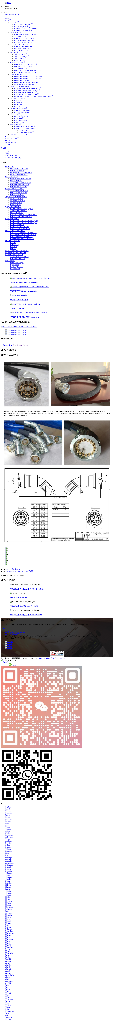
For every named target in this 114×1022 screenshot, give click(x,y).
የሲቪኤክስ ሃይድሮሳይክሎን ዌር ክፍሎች (27, 90)
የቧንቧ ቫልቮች (19, 118)
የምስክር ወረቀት (10, 142)
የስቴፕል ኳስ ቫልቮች (20, 120)
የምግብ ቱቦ (18, 104)
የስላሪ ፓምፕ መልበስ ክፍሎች (19, 86)
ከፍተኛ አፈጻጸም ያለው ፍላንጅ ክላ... (24, 282)
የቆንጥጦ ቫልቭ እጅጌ (21, 116)
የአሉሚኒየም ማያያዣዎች (18, 134)
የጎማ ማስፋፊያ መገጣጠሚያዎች (25, 72)
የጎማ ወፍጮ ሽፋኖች (21, 26)
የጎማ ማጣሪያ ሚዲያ (21, 50)
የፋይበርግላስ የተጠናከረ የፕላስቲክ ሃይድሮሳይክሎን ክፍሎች (33, 96)
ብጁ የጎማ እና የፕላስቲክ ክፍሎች (16, 197)
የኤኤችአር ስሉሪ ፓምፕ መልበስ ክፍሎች (27, 88)
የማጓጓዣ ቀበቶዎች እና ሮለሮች (24, 126)
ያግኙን (7, 144)
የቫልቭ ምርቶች (15, 114)
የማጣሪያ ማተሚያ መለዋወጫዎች (25, 128)
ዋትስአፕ (14, 665)
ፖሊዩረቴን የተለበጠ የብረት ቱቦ (24, 38)
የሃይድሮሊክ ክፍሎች (16, 74)
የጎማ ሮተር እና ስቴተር (21, 112)
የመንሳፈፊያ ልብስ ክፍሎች (19, 108)
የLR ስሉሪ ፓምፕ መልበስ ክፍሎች (25, 92)
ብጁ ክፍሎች (14, 52)
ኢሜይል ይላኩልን (7, 345)
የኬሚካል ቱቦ (18, 102)
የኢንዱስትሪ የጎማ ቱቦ (17, 98)
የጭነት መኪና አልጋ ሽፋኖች (23, 24)
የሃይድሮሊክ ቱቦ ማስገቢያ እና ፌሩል (26, 82)
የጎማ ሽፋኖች (14, 22)
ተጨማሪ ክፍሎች (15, 124)
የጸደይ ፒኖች (23, 130)
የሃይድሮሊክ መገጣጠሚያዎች (19, 227)
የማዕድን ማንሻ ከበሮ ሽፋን (23, 30)
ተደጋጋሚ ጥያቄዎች (12, 138)
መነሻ (7, 18)
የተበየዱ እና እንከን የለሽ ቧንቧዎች (25, 64)
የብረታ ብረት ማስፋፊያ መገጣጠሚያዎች (27, 70)
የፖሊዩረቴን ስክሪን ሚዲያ (23, 48)
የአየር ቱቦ (17, 100)
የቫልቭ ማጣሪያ (19, 122)
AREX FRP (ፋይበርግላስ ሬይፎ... (23, 291)
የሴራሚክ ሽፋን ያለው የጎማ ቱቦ (25, 34)
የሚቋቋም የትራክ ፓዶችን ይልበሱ (25, 28)
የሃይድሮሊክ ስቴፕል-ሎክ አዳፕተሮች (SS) (28, 78)
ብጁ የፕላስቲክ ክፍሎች (22, 56)
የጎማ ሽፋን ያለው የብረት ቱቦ (24, 40)
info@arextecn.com (12, 14)
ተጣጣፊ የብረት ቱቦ (20, 68)
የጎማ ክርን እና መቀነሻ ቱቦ (23, 42)
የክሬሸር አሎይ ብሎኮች (26, 132)
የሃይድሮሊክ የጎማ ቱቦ (21, 80)
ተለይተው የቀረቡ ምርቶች (47, 658)
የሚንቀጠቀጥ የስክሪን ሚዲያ (19, 44)
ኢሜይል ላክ (5, 662)
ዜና (6, 136)
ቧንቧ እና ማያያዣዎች (17, 62)
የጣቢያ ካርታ (61, 658)
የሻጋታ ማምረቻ (19, 60)
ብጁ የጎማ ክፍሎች (20, 58)
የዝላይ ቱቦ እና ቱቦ (16, 32)
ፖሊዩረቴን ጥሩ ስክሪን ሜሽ (23, 46)
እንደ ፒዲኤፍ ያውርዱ (20, 345)
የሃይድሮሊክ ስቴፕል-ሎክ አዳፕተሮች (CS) (28, 76)
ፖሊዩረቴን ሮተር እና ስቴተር (23, 110)
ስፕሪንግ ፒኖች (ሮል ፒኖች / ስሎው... (24, 317)
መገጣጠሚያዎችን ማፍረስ (23, 66)
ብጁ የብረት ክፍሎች (20, 54)
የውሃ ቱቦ (17, 106)
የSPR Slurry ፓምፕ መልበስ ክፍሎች (26, 94)
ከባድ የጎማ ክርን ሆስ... (19, 308)
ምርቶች (8, 20)
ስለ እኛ (7, 140)
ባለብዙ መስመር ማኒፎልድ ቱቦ (24, 84)
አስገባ (3, 628)
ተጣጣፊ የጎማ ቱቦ (20, 36)
